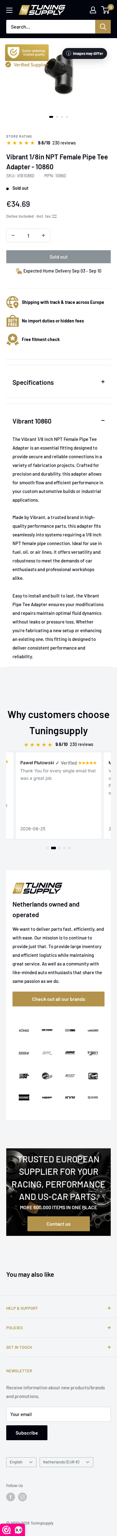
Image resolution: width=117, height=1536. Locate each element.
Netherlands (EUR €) (61, 1461)
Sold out (59, 257)
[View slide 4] (67, 117)
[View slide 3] (62, 117)
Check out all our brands (58, 999)
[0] (106, 10)
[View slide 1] (51, 117)
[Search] (103, 26)
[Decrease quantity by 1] (13, 235)
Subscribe (27, 1433)
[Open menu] (9, 10)
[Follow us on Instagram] (22, 1497)
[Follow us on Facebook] (10, 1497)
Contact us (58, 1224)
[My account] (93, 10)
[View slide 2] (57, 117)
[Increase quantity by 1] (43, 235)
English (16, 1461)
